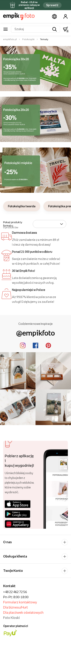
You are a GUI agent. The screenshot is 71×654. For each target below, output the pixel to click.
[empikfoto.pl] (19, 16)
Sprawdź (52, 5)
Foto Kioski (11, 617)
